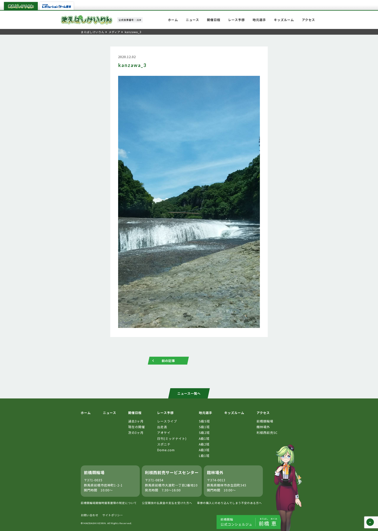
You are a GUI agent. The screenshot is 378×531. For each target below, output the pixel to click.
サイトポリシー (112, 515)
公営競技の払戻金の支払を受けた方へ (167, 503)
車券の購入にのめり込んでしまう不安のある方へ (229, 503)
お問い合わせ (89, 515)
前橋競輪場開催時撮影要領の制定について (109, 503)
